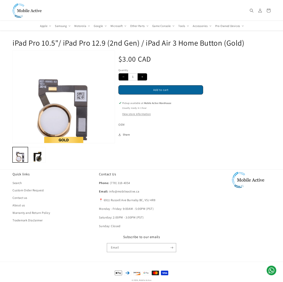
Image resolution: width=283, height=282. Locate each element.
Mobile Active (145, 280)
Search (17, 183)
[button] (251, 10)
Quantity (123, 70)
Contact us (20, 198)
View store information (136, 114)
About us (19, 205)
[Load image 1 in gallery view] (20, 154)
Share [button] (126, 134)
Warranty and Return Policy (31, 213)
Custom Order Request (28, 190)
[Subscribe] (171, 247)
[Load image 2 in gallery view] (37, 154)
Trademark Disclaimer (28, 220)
